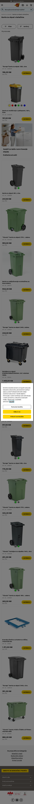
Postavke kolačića (17, 407)
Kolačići (12, 401)
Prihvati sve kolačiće (17, 416)
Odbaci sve (17, 412)
